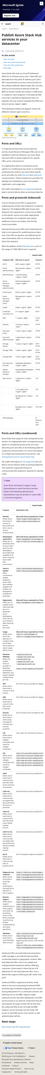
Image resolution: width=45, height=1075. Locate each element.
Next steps (7, 68)
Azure (4, 29)
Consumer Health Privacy (11, 1069)
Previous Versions (20, 1062)
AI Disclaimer (6, 1062)
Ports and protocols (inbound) (14, 62)
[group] (22, 343)
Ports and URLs (9, 59)
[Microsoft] (22, 23)
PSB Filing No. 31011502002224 (13, 1056)
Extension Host (28, 246)
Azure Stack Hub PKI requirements (16, 1027)
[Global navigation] (2, 24)
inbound (25, 175)
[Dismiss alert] (41, 3)
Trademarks (6, 1072)
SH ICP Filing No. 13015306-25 (13, 1053)
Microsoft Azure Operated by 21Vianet (16, 1059)
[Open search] (43, 24)
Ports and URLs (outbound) (13, 65)
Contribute (6, 1066)
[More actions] (41, 29)
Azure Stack (13, 29)
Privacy (31, 1056)
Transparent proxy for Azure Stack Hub (18, 457)
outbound (37, 175)
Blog (31, 1062)
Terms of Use (29, 1069)
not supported (29, 189)
